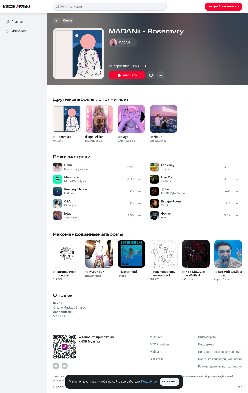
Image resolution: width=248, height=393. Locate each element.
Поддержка (206, 344)
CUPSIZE (58, 279)
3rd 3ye (122, 137)
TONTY (165, 169)
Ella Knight (70, 205)
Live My (166, 177)
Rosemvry (64, 137)
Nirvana (121, 276)
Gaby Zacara (81, 169)
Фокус (166, 213)
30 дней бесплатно (223, 6)
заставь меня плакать (66, 273)
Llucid (99, 141)
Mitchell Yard (71, 181)
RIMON (165, 193)
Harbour (156, 137)
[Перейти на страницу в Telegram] (56, 366)
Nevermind (129, 272)
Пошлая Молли (93, 276)
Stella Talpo (70, 218)
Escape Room (171, 201)
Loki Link (69, 193)
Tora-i (164, 205)
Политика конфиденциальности (220, 359)
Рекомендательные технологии (220, 366)
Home (68, 165)
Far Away (167, 165)
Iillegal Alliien (94, 137)
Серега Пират (222, 279)
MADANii (58, 141)
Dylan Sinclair (177, 193)
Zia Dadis (166, 181)
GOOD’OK (156, 359)
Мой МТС (156, 352)
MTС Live (156, 337)
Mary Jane (71, 177)
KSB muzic (187, 279)
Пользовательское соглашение (219, 352)
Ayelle (83, 181)
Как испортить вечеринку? (164, 273)
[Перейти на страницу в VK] (65, 366)
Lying (168, 189)
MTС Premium (159, 344)
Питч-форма (207, 337)
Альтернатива (119, 66)
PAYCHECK (96, 272)
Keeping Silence (75, 189)
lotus (67, 213)
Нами (164, 218)
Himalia (68, 169)
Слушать (130, 75)
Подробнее (149, 381)
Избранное (19, 31)
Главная (17, 21)
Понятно (169, 381)
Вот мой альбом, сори (230, 273)
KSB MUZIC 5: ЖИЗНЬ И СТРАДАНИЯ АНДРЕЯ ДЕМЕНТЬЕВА (196, 273)
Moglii (153, 141)
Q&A (67, 201)
